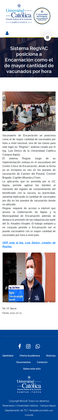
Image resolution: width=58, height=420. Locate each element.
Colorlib (29, 415)
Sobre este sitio (32, 368)
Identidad (7, 355)
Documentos (23, 362)
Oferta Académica (29, 355)
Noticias (51, 355)
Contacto (42, 362)
